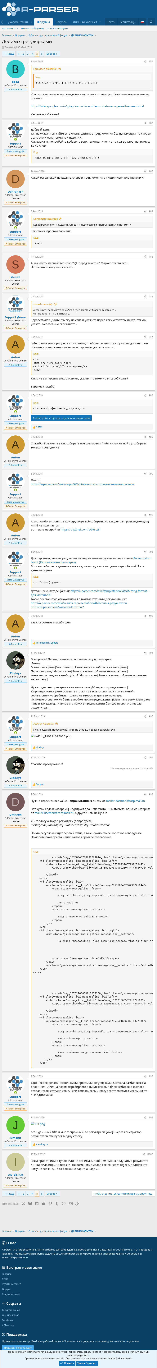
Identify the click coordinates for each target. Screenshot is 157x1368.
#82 (151, 123)
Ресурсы (61, 22)
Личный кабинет (85, 22)
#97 (151, 794)
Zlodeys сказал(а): (43, 724)
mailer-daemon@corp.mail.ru (125, 801)
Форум (6, 1289)
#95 (151, 716)
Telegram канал (11, 1310)
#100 (150, 1154)
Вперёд (51, 53)
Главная (6, 1274)
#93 (151, 615)
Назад (10, 53)
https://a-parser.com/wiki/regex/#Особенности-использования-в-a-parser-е (82, 484)
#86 (151, 296)
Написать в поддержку (18, 1348)
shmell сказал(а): (43, 304)
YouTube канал (10, 1315)
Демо (5, 1279)
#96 (151, 757)
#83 (151, 171)
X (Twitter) (8, 1325)
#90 (151, 473)
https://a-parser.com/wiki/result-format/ (57, 607)
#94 (151, 652)
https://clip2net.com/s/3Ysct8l (80, 529)
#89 (151, 436)
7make (9, 47)
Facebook (7, 1320)
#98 (151, 1076)
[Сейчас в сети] (15, 139)
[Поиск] (151, 21)
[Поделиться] (144, 61)
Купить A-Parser (11, 1284)
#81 (151, 61)
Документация (18, 22)
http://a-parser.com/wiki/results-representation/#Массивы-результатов (79, 603)
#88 (151, 395)
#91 (151, 514)
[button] (31, 21)
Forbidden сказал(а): (45, 69)
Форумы (43, 22)
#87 (151, 336)
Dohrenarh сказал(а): (45, 218)
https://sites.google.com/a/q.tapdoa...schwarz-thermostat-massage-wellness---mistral (87, 106)
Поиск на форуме (57, 28)
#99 (151, 1117)
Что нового (9, 28)
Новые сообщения (32, 28)
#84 (151, 211)
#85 (151, 256)
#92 (151, 551)
